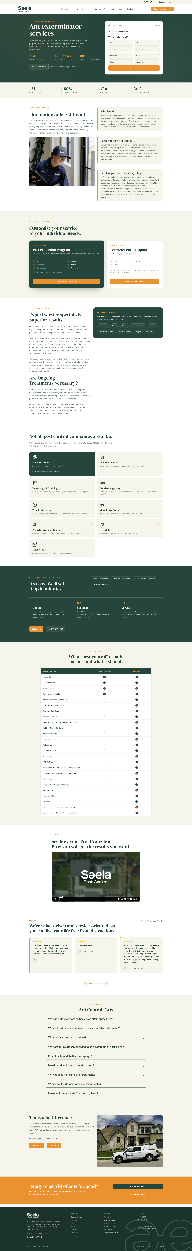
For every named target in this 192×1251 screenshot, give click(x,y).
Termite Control (109, 1217)
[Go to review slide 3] (95, 983)
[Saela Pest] (30, 9)
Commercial (109, 9)
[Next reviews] (106, 984)
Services (64, 9)
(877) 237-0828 (150, 2)
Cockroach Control (111, 1233)
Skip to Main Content (1, 3)
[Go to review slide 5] (98, 983)
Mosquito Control (110, 1223)
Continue (134, 68)
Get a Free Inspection (163, 9)
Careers (74, 1220)
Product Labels (76, 1236)
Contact (130, 9)
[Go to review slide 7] (102, 983)
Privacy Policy (141, 1246)
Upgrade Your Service (134, 281)
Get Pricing (54, 1146)
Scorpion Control (110, 1226)
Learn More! (37, 1146)
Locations (85, 9)
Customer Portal (165, 2)
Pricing (75, 9)
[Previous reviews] (85, 984)
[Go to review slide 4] (96, 983)
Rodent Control (109, 1220)
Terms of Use (152, 1246)
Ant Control (108, 1229)
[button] (96, 1019)
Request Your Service (67, 281)
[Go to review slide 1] (90, 983)
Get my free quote (138, 1186)
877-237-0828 (40, 67)
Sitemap (162, 1246)
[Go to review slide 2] (93, 983)
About (120, 9)
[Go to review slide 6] (100, 983)
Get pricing (36, 629)
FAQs (73, 1226)
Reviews (97, 9)
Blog (72, 1223)
